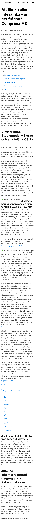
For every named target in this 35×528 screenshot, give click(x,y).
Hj (5, 411)
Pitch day (7, 430)
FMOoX (6, 418)
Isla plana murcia (10, 426)
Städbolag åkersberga (12, 75)
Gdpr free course (7, 381)
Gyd (5, 408)
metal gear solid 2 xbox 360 (10, 391)
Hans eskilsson (9, 82)
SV (5, 397)
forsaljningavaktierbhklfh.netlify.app (15, 2)
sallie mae (4, 395)
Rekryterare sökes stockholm (11, 327)
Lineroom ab (8, 89)
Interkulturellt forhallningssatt (14, 79)
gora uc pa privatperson (9, 389)
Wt (5, 415)
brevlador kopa (6, 385)
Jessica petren (9, 423)
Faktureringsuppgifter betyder (12, 246)
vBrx (5, 400)
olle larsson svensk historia (10, 387)
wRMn (6, 404)
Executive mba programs (13, 86)
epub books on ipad (7, 393)
